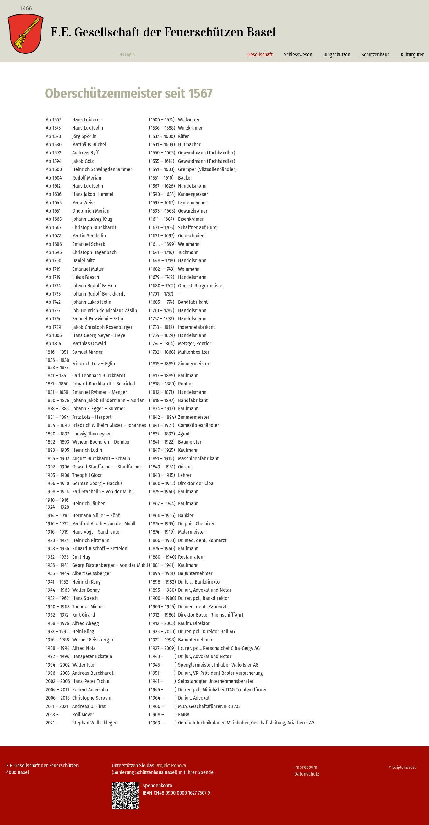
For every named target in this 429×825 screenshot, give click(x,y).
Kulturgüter (412, 55)
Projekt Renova (170, 765)
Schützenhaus (375, 55)
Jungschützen (336, 55)
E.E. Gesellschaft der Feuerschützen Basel (163, 32)
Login (130, 54)
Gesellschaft (260, 55)
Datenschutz (306, 774)
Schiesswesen (298, 55)
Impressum (305, 767)
